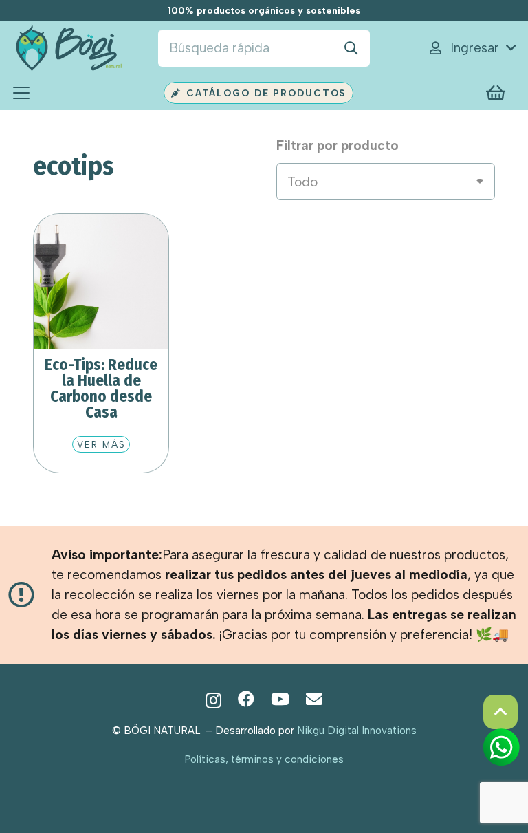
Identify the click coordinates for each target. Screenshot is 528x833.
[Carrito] (496, 93)
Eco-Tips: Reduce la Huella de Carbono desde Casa (101, 388)
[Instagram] (213, 700)
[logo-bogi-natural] (68, 48)
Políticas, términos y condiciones (264, 759)
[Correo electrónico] (314, 699)
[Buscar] (351, 48)
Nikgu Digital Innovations (357, 730)
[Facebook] (246, 699)
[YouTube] (280, 699)
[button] (471, 48)
